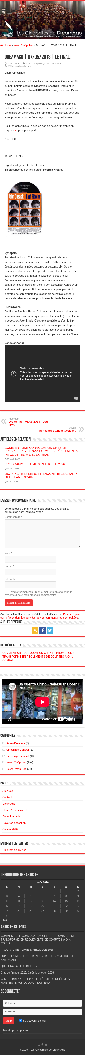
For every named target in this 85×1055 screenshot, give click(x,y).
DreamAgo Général (17, 756)
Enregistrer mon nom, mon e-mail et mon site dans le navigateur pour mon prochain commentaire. (38, 593)
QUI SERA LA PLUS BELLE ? (19, 966)
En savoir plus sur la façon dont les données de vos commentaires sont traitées (40, 616)
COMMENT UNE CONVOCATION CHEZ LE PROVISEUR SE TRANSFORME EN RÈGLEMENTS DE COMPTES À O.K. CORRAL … (41, 451)
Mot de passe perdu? (15, 1030)
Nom (8, 553)
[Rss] (35, 630)
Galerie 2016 (10, 829)
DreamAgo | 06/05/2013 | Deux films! (29, 422)
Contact (7, 797)
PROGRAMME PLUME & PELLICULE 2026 (35, 464)
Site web (10, 579)
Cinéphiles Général (17, 749)
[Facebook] (42, 630)
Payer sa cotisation (14, 822)
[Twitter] (50, 630)
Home (7, 45)
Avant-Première (15, 743)
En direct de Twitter (14, 844)
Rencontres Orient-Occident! (57, 429)
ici (16, 130)
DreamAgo (8, 803)
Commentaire (13, 517)
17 (7, 906)
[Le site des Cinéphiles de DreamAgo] (42, 20)
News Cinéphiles (23, 45)
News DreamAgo (52, 63)
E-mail (9, 566)
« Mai (4, 920)
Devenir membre (12, 816)
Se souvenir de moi (34, 1020)
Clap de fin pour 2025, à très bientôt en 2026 (27, 972)
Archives (7, 790)
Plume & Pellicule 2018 (16, 810)
